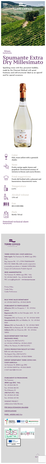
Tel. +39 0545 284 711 (11, 385)
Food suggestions (21, 177)
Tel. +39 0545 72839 (32, 325)
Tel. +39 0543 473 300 (11, 395)
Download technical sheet (16, 222)
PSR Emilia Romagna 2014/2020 (16, 407)
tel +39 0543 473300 (11, 343)
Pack (14, 212)
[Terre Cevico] (22, 7)
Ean (14, 203)
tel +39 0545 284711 (10, 302)
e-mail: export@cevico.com (13, 370)
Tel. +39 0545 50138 (33, 318)
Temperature (19, 186)
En (41, 5)
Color (15, 155)
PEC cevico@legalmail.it (12, 279)
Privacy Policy (8, 287)
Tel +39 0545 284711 (10, 277)
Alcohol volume (20, 195)
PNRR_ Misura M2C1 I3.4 (13, 414)
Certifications (10, 411)
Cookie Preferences (10, 291)
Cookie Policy (8, 289)
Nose (14, 165)
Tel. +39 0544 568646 (31, 327)
